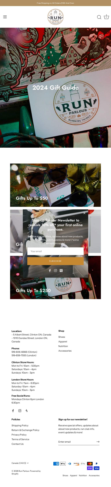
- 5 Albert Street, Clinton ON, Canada (31, 334)
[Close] (84, 213)
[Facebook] (49, 270)
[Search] (99, 17)
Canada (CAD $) (19, 463)
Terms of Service (20, 439)
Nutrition (63, 346)
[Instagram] (55, 270)
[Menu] (5, 17)
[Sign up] (98, 441)
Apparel (62, 341)
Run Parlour (24, 471)
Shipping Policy (20, 425)
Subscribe (55, 261)
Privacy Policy (19, 434)
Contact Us (18, 443)
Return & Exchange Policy (25, 430)
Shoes (61, 336)
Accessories (65, 350)
